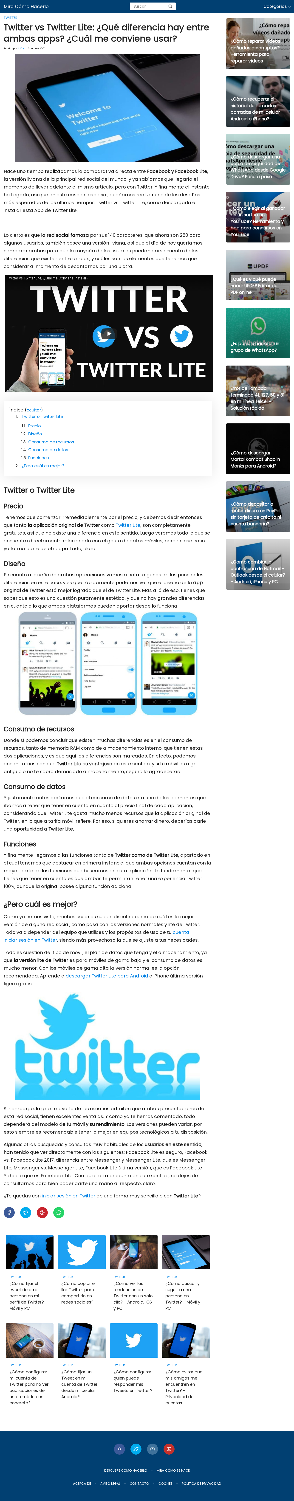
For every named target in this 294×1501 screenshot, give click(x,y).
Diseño (35, 434)
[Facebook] (119, 1449)
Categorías (275, 6)
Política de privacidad (201, 1483)
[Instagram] (152, 1449)
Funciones (38, 458)
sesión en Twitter (37, 940)
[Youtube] (169, 1449)
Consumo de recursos (51, 442)
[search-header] (170, 6)
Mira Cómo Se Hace (173, 1470)
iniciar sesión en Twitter (68, 1196)
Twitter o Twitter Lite (42, 416)
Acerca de (82, 1483)
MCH (21, 48)
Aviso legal (110, 1483)
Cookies (165, 1483)
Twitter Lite (127, 525)
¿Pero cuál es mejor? (43, 466)
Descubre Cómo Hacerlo (125, 1470)
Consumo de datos (48, 450)
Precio (34, 426)
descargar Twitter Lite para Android (107, 976)
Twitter (10, 17)
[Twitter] (135, 1449)
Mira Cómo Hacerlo (26, 6)
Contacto (139, 1483)
